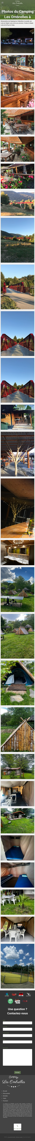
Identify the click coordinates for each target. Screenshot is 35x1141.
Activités (5, 1096)
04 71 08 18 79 (17, 1129)
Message (5, 1048)
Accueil (5, 1091)
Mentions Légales (19, 1137)
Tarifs (4, 1098)
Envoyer (17, 1072)
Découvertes (6, 1093)
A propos (5, 1101)
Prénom (5, 1026)
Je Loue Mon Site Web (11, 1137)
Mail (4, 1039)
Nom (4, 1020)
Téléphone (6, 1033)
